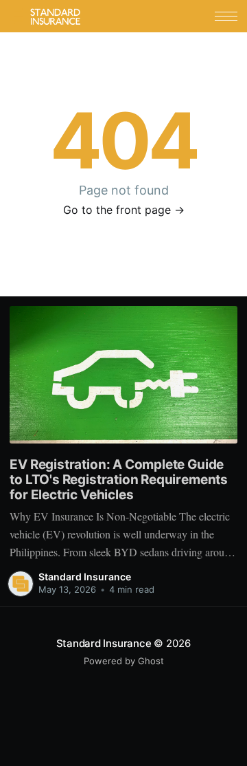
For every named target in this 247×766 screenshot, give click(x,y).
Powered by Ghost (124, 660)
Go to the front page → (124, 210)
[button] (226, 16)
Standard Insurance (84, 576)
